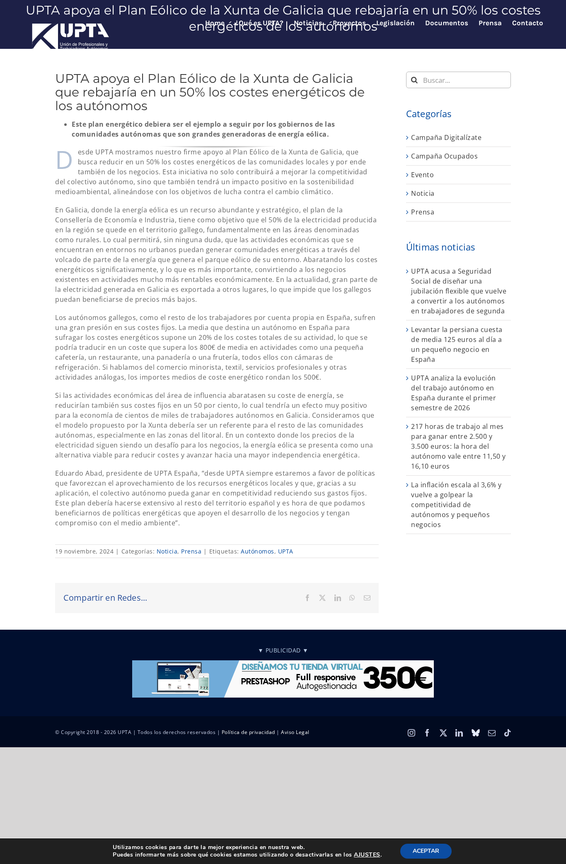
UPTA (285, 551)
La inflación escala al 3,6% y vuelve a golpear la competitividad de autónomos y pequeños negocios (456, 504)
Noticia (167, 551)
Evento (422, 174)
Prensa (191, 551)
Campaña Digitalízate (446, 137)
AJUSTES (367, 855)
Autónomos (257, 551)
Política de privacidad (248, 732)
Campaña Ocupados (444, 156)
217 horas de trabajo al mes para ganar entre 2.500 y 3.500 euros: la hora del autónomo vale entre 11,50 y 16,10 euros (458, 446)
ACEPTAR (426, 851)
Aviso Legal (295, 732)
